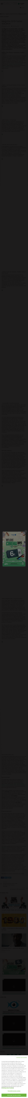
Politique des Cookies (7, 1088)
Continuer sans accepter (21, 1057)
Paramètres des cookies (14, 1091)
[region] (14, 1076)
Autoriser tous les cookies (14, 1095)
